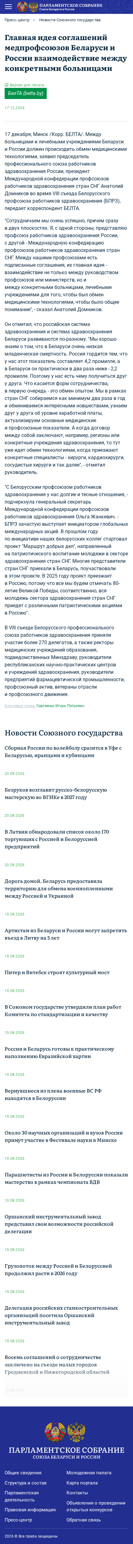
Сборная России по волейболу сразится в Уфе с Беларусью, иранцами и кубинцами (63, 751)
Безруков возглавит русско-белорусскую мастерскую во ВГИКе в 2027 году (56, 793)
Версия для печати (27, 85)
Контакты (77, 1493)
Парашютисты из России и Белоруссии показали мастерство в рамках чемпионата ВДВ (66, 1178)
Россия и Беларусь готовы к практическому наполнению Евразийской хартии (59, 1052)
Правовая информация (30, 1510)
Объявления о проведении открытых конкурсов (96, 1506)
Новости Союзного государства (70, 20)
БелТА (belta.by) (25, 93)
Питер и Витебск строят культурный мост (57, 972)
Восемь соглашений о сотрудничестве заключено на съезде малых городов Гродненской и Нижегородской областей (57, 1364)
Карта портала (82, 1483)
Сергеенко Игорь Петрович (60, 706)
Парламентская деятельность (22, 1496)
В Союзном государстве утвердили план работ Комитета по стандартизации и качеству (63, 1010)
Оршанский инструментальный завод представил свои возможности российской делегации (59, 1224)
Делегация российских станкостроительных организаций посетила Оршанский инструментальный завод (61, 1315)
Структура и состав (26, 1483)
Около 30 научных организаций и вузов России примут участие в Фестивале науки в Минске (64, 1136)
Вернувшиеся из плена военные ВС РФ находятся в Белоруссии (53, 1094)
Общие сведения (23, 1473)
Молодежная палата (88, 1473)
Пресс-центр (17, 20)
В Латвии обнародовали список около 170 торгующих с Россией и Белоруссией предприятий (57, 839)
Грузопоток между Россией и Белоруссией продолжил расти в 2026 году (58, 1269)
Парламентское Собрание (66, 1452)
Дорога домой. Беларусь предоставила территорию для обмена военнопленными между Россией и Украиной (59, 888)
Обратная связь (83, 1520)
